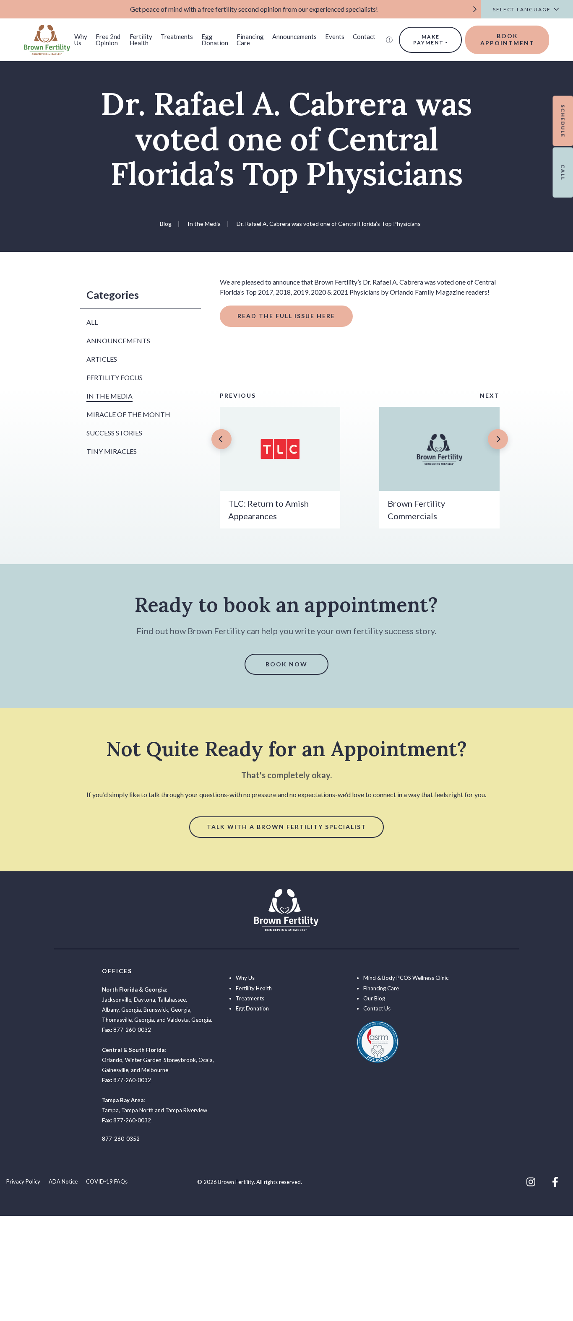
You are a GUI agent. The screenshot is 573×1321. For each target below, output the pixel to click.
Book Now (286, 664)
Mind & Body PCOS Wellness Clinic (405, 977)
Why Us (80, 40)
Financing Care (250, 40)
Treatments (177, 36)
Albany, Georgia (121, 1009)
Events (334, 36)
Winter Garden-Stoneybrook (160, 1060)
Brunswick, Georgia (166, 1009)
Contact (364, 36)
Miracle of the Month (128, 414)
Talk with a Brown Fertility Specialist (286, 826)
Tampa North (137, 1110)
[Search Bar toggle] (389, 40)
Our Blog (374, 998)
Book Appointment (507, 39)
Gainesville (115, 1070)
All (92, 322)
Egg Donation (214, 40)
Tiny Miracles (111, 451)
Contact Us (377, 1008)
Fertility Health (141, 40)
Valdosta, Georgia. (189, 1019)
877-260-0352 (121, 1138)
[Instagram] (530, 1182)
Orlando (112, 1060)
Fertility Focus (114, 377)
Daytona (144, 999)
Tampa (110, 1110)
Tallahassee (172, 999)
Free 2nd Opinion (108, 40)
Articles (101, 359)
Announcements (294, 36)
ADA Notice (63, 1181)
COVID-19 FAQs (107, 1181)
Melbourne (154, 1070)
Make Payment (428, 40)
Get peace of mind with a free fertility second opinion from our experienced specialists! (254, 9)
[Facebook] (555, 1182)
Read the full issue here (286, 315)
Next (490, 395)
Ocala (205, 1060)
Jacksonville (116, 999)
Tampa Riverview (186, 1110)
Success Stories (114, 433)
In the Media (109, 396)
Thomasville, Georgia (128, 1019)
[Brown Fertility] (47, 39)
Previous (238, 395)
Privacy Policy (23, 1181)
